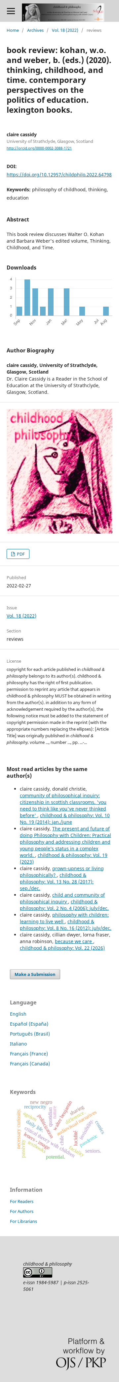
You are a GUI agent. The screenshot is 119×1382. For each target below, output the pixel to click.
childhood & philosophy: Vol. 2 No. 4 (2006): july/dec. (64, 904)
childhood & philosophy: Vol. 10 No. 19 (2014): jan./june (65, 818)
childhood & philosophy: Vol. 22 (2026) (62, 948)
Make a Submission (35, 974)
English (18, 1014)
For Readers (21, 1201)
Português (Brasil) (30, 1034)
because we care (74, 941)
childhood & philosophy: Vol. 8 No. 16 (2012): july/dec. (65, 924)
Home (13, 30)
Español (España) (29, 1024)
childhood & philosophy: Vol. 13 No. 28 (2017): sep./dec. (57, 881)
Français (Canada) (30, 1063)
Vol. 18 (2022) (65, 30)
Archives (35, 30)
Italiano (18, 1044)
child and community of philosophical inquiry (62, 898)
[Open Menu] (10, 11)
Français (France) (29, 1054)
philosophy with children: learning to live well (64, 918)
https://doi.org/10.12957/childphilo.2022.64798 (59, 174)
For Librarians (23, 1221)
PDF (20, 554)
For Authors (21, 1211)
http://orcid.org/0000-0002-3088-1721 (39, 148)
